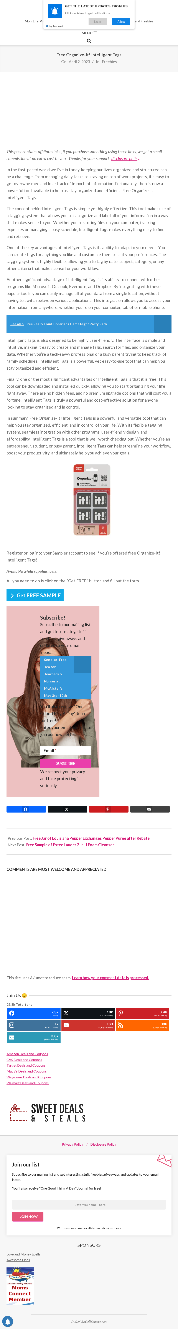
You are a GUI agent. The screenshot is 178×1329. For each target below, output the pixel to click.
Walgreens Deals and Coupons (29, 1077)
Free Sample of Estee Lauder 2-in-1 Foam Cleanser (70, 844)
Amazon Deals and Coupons (27, 1054)
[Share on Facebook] (26, 809)
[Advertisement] (89, 110)
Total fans (24, 1004)
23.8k (11, 1004)
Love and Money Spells (23, 1254)
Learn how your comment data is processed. (110, 977)
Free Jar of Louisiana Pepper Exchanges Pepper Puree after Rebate (91, 838)
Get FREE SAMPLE (39, 595)
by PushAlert (56, 26)
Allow (121, 21)
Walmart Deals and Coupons (28, 1083)
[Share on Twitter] (67, 809)
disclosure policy (125, 158)
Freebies (109, 61)
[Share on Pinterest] (109, 809)
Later (97, 21)
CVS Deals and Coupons (24, 1060)
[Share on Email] (150, 809)
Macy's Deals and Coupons (27, 1071)
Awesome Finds (18, 1260)
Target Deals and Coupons (26, 1065)
